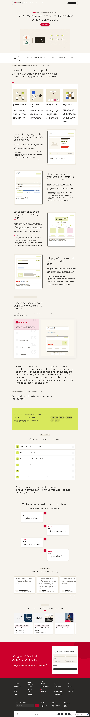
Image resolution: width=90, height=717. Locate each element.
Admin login (70, 686)
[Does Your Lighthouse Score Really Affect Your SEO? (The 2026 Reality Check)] (43, 618)
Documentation (71, 689)
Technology (30, 689)
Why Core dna (44, 684)
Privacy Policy (57, 689)
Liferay (15, 689)
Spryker (16, 694)
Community (30, 684)
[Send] (87, 714)
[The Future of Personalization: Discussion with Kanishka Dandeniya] (64, 618)
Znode (15, 691)
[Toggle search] (67, 3)
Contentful (16, 683)
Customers (43, 688)
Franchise (30, 692)
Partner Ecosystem (45, 686)
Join (36, 705)
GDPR (55, 688)
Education (30, 694)
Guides (69, 684)
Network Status (57, 686)
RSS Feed (69, 688)
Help (55, 683)
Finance (29, 687)
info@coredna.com (58, 694)
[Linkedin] (69, 714)
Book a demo (45, 24)
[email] (58, 714)
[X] (66, 714)
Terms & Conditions (58, 691)
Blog (68, 683)
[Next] (74, 596)
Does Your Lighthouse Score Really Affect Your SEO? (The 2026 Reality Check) (43, 629)
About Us (43, 683)
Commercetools (17, 686)
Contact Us (43, 691)
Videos (55, 684)
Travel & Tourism (31, 695)
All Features (70, 691)
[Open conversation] (86, 714)
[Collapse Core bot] (72, 714)
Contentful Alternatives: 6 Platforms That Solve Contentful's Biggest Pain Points (23, 629)
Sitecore (16, 688)
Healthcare (30, 686)
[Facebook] (62, 714)
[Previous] (71, 596)
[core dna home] (17, 714)
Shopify (16, 684)
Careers (42, 689)
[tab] (26, 322)
